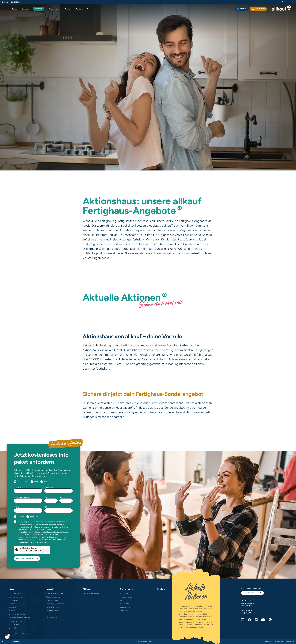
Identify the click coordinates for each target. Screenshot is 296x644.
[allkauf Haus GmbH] (281, 8)
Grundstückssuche (53, 611)
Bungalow (12, 607)
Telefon (17, 507)
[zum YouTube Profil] (263, 619)
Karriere (68, 9)
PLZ (46, 497)
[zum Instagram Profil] (242, 619)
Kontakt (79, 9)
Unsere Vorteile (52, 600)
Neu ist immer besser (91, 593)
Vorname (18, 487)
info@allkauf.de (246, 613)
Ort (61, 497)
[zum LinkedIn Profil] (256, 619)
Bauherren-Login (288, 2)
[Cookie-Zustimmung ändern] (7, 636)
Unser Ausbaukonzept (54, 593)
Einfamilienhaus (15, 593)
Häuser (14, 9)
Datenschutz (278, 641)
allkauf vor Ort (249, 593)
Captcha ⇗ (44, 553)
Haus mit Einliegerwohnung (19, 617)
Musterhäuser (14, 628)
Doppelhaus (13, 600)
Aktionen (38, 9)
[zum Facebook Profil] (249, 619)
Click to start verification (34, 550)
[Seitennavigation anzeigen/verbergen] (6, 9)
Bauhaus (12, 611)
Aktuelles (123, 611)
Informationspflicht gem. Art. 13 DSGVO (32, 542)
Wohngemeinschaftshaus (18, 621)
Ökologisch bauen (53, 607)
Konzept (25, 9)
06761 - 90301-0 (246, 611)
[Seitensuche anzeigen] (88, 9)
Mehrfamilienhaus (16, 597)
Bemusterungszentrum (55, 604)
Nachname (49, 487)
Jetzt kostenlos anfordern (25, 558)
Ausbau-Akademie (53, 597)
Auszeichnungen (126, 597)
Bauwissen (50, 614)
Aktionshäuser (14, 624)
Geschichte (124, 604)
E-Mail (47, 507)
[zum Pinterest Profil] (270, 619)
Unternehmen (55, 9)
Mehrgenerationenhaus (18, 614)
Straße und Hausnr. (22, 497)
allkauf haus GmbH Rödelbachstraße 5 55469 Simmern (247, 603)
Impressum (290, 641)
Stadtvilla (12, 604)
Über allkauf (125, 593)
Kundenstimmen (126, 607)
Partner (123, 600)
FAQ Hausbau (51, 617)
